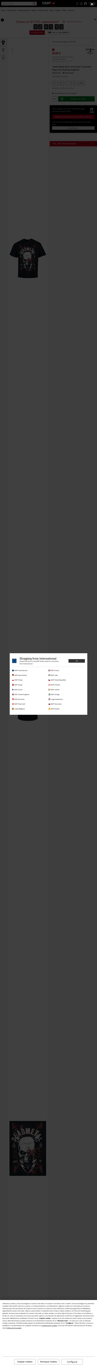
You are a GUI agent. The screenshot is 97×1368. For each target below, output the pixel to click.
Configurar (72, 1361)
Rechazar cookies (48, 1362)
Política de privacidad (13, 1328)
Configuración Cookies (49, 1325)
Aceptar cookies (24, 1362)
